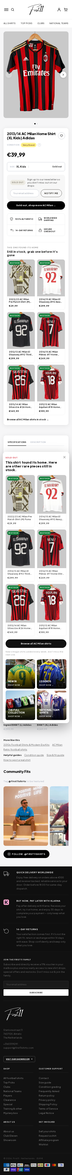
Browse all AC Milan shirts (36, 643)
